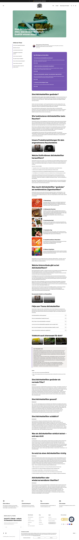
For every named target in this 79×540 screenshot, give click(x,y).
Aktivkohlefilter (41, 517)
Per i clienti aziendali (31, 525)
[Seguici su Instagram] (5, 533)
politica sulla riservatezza (52, 518)
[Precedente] (29, 1)
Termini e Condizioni (51, 520)
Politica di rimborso (31, 520)
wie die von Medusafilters (41, 281)
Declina (51, 537)
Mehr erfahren (36, 71)
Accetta (39, 537)
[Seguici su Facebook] (3, 533)
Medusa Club (41, 524)
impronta (49, 517)
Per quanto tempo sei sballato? (18, 58)
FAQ (53, 5)
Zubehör (40, 520)
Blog (28, 524)
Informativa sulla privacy (36, 535)
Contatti (57, 5)
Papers (40, 518)
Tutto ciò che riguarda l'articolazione (19, 45)
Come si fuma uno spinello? (17, 56)
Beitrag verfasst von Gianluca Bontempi (42, 44)
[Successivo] (49, 1)
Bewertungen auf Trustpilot (64, 5)
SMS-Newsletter (30, 517)
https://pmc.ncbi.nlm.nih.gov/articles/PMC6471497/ (41, 372)
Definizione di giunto (16, 47)
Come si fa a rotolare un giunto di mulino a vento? (18, 66)
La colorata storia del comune (18, 50)
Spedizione (30, 522)
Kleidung (40, 522)
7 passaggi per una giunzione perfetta (17, 53)
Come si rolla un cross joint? (17, 63)
